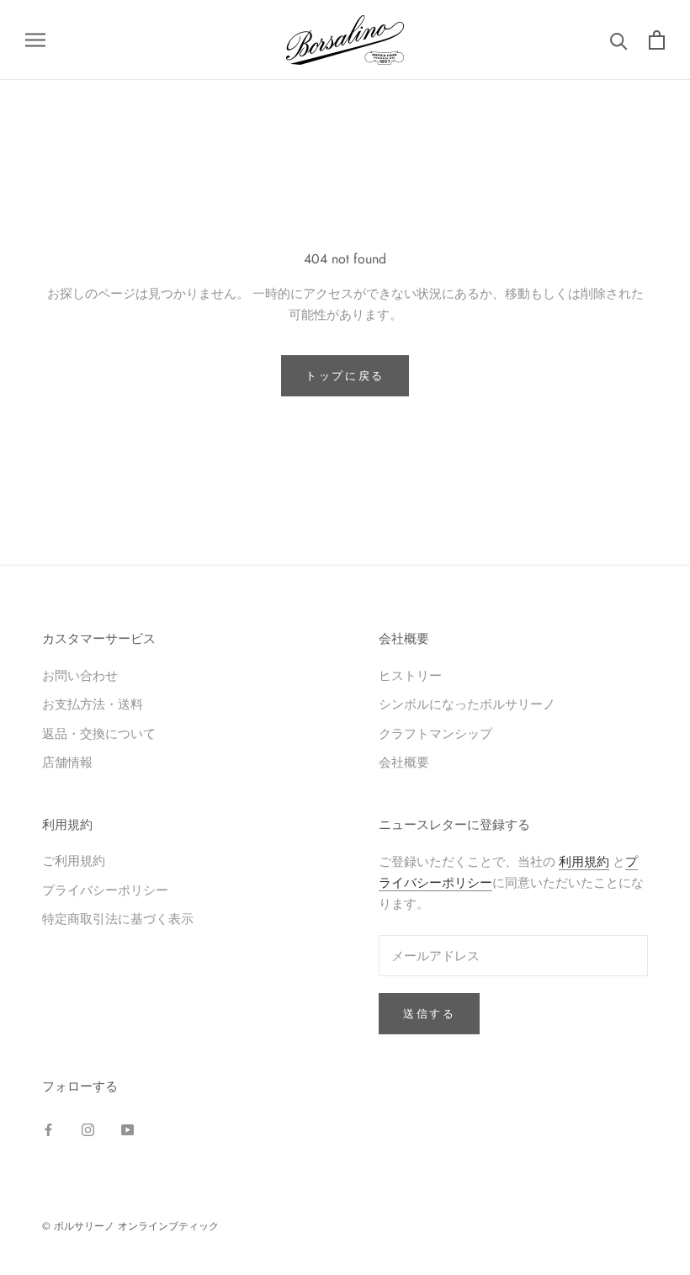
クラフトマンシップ (435, 733)
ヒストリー (410, 675)
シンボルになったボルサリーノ (467, 704)
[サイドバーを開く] (35, 40)
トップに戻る (345, 376)
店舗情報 (67, 762)
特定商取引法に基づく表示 (118, 918)
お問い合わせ (80, 675)
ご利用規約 (73, 860)
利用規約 (584, 861)
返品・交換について (99, 733)
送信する (429, 1014)
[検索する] (619, 40)
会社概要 (404, 762)
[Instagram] (88, 1129)
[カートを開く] (657, 40)
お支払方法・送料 (92, 704)
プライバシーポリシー (105, 890)
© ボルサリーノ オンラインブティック (130, 1226)
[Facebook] (48, 1129)
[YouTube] (127, 1129)
